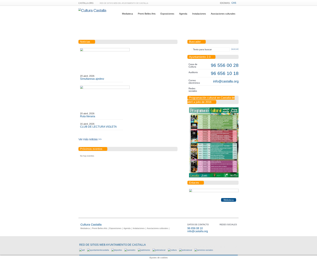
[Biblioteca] (214, 191)
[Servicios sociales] (203, 250)
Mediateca (127, 13)
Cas (233, 3)
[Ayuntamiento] (98, 250)
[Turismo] (185, 250)
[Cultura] (172, 250)
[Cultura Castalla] (92, 10)
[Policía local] (159, 250)
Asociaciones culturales (223, 13)
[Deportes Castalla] (116, 250)
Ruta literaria (87, 116)
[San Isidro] (129, 250)
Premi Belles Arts (147, 13)
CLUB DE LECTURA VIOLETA (98, 126)
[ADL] (82, 250)
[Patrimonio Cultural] (144, 250)
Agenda (183, 13)
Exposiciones (167, 13)
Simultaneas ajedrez (92, 78)
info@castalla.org (226, 81)
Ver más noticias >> (90, 139)
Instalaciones (199, 13)
